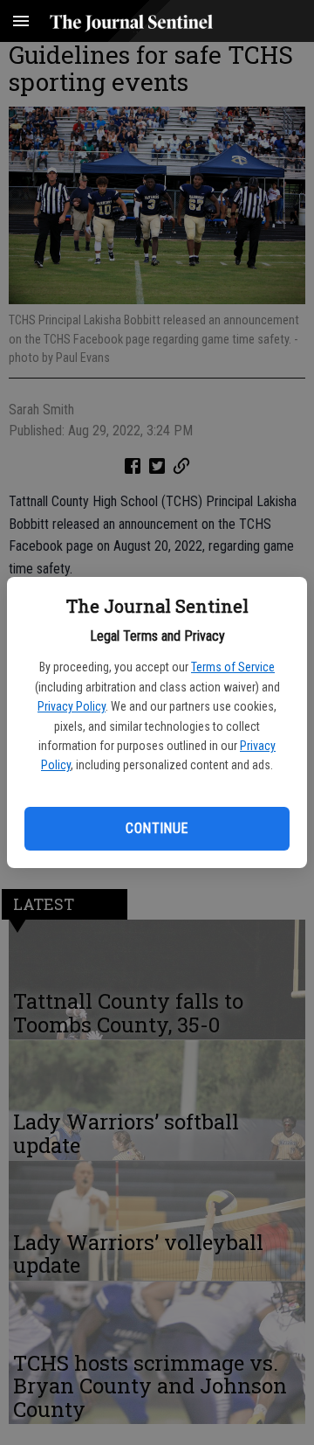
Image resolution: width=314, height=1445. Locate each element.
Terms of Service (233, 667)
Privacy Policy (72, 706)
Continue (157, 828)
